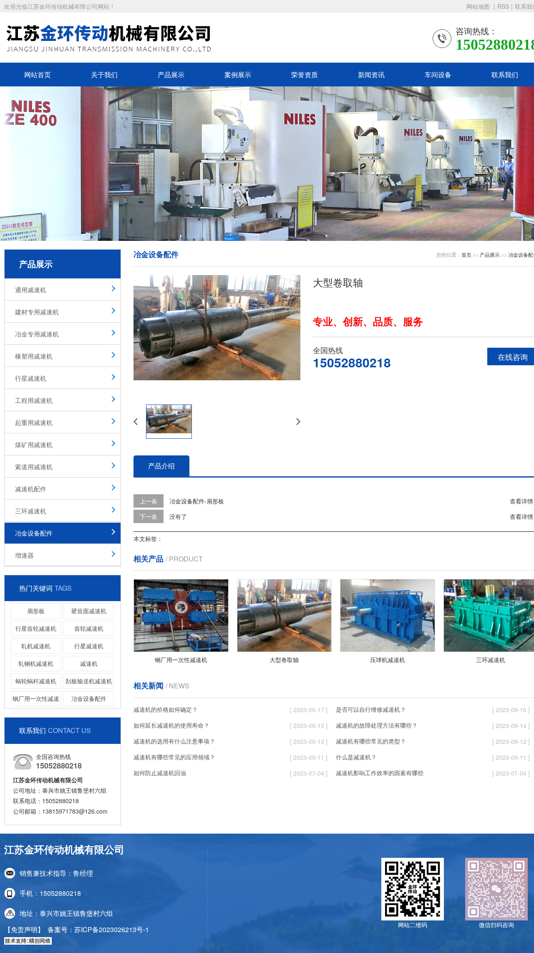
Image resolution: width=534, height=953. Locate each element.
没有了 (178, 516)
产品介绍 (161, 465)
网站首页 (37, 74)
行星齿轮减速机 (35, 628)
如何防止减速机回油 (160, 772)
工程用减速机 (34, 400)
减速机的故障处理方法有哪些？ (377, 725)
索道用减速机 (34, 466)
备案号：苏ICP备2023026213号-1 (98, 929)
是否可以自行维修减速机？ (371, 709)
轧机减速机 (35, 646)
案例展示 (237, 74)
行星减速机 (30, 378)
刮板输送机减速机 (88, 681)
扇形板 (36, 611)
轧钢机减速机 (35, 663)
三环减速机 (30, 510)
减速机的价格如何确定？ (166, 709)
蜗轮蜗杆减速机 (35, 681)
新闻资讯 (371, 74)
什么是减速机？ (356, 757)
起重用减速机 (34, 422)
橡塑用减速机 (34, 355)
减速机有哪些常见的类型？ (371, 741)
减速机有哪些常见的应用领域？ (174, 757)
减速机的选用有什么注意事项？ (174, 741)
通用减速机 (30, 289)
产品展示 (171, 74)
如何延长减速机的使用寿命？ (171, 725)
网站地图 (478, 6)
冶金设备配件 (34, 532)
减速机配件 (30, 488)
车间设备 (438, 74)
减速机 (89, 663)
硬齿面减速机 (88, 611)
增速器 (24, 555)
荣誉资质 (304, 74)
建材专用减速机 (37, 311)
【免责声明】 (24, 929)
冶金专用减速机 (37, 333)
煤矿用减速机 (34, 444)
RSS (503, 6)
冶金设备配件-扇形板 (196, 501)
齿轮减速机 (88, 628)
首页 (466, 254)
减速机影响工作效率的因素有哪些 (379, 772)
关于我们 (104, 74)
